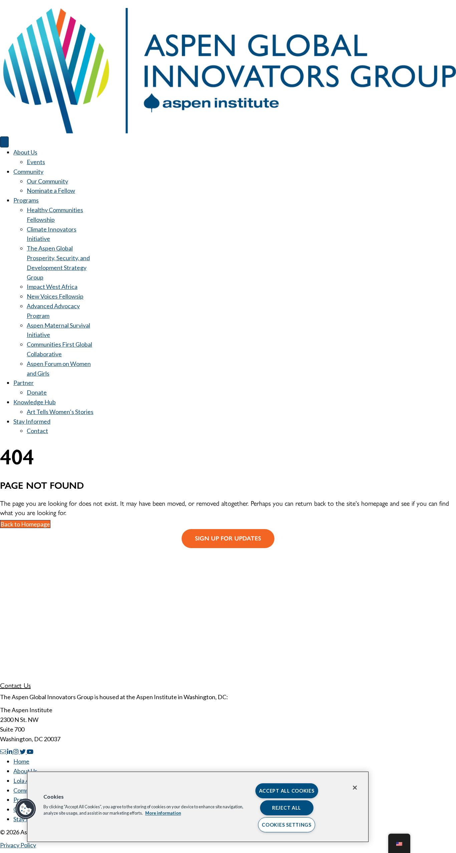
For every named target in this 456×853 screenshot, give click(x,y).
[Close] (355, 787)
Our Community (47, 181)
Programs (26, 200)
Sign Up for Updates (228, 538)
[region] (198, 806)
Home (21, 761)
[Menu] (4, 141)
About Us (25, 152)
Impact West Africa (52, 286)
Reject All (286, 808)
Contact (37, 430)
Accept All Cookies (286, 791)
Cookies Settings (286, 825)
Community (28, 171)
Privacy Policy (18, 845)
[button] (25, 809)
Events (36, 161)
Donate (37, 392)
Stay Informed (31, 421)
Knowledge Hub (34, 402)
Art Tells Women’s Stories (60, 411)
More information (163, 813)
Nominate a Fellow (51, 190)
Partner (23, 382)
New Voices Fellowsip (55, 296)
